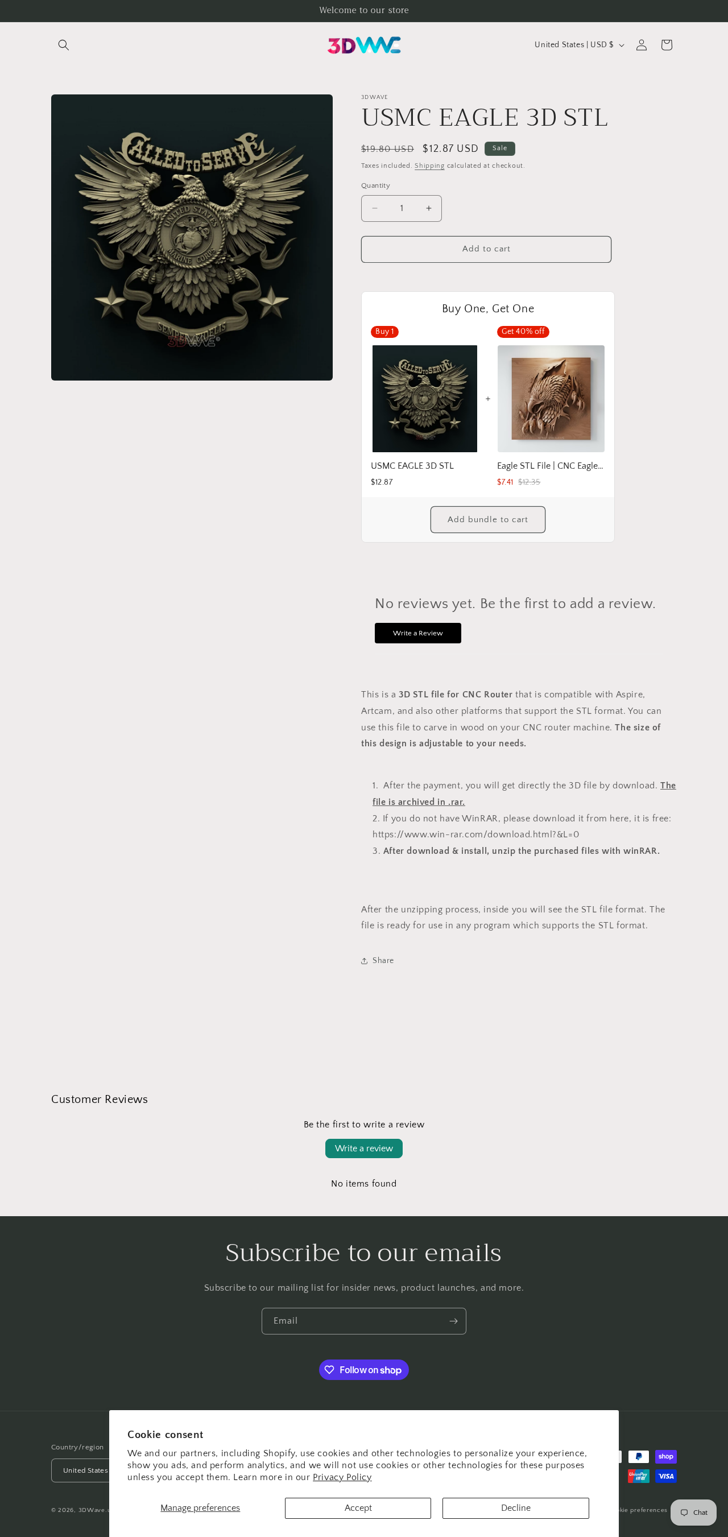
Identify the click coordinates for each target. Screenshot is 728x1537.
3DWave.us (96, 1510)
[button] (63, 44)
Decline (516, 1508)
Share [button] (383, 960)
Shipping (430, 166)
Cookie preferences (638, 1510)
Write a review (364, 1148)
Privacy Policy (342, 1477)
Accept (358, 1508)
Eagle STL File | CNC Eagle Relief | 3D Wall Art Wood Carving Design (551, 466)
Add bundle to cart (488, 519)
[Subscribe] (453, 1321)
